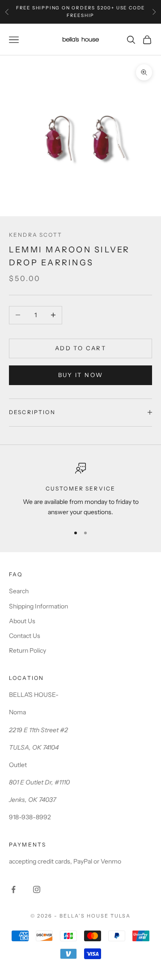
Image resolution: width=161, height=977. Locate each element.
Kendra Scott (35, 234)
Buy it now (80, 374)
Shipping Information (38, 606)
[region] (80, 490)
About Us (22, 621)
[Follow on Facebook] (13, 889)
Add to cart (80, 348)
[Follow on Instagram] (36, 889)
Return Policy (27, 650)
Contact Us (24, 636)
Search (19, 591)
